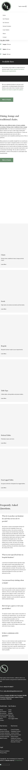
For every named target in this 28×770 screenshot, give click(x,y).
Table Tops (11, 715)
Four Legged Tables (13, 718)
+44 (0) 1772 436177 (8, 686)
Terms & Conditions (4, 751)
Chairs (9, 709)
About (4, 33)
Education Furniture (15, 741)
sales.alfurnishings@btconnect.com (13, 691)
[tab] (14, 62)
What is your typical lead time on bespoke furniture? (12, 556)
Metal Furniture (3, 738)
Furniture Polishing (4, 731)
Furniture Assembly (4, 736)
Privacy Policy (3, 752)
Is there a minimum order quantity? (10, 634)
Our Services (6, 22)
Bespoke (10, 713)
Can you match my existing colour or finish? (13, 581)
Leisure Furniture (15, 733)
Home (4, 15)
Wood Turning (3, 729)
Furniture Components (5, 734)
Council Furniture (15, 729)
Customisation (8, 78)
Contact (4, 37)
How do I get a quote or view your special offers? (12, 607)
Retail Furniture (14, 736)
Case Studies (6, 29)
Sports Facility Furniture (16, 740)
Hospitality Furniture (16, 731)
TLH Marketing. (18, 760)
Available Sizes (8, 61)
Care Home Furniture (16, 734)
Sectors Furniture (7, 26)
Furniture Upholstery (5, 733)
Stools (9, 711)
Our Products (6, 19)
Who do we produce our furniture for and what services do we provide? (13, 518)
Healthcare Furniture (16, 738)
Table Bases (11, 716)
